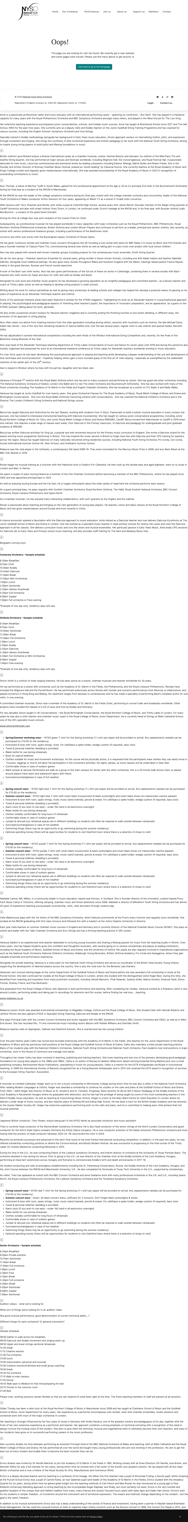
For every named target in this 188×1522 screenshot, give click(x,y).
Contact (167, 11)
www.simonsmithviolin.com (15, 726)
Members (153, 11)
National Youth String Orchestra (37, 97)
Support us (139, 11)
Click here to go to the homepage (94, 67)
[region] (94, 1515)
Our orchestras (70, 11)
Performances (91, 11)
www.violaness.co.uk (11, 998)
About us (121, 11)
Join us (107, 11)
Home (55, 11)
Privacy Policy (96, 1516)
